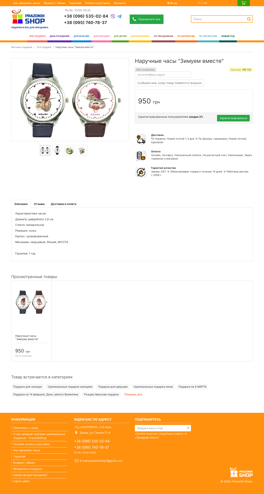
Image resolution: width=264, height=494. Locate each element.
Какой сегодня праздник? (30, 475)
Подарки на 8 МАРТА (192, 386)
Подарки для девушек (113, 386)
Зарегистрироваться (233, 118)
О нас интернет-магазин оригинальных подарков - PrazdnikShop (39, 435)
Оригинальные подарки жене (153, 386)
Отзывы (39, 204)
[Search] (249, 19)
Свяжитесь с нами (25, 427)
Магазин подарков (21, 47)
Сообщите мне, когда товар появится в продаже (169, 82)
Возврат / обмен (54, 3)
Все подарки (44, 47)
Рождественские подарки (101, 394)
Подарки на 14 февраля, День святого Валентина (45, 394)
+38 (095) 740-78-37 (85, 22)
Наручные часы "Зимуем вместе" (27, 337)
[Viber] (113, 17)
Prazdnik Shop (242, 481)
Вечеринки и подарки (27, 468)
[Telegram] (119, 17)
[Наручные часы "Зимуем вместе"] (45, 150)
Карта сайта (21, 481)
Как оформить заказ (26, 3)
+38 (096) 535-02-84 (86, 16)
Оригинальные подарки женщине (70, 386)
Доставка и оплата (63, 204)
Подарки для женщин (27, 386)
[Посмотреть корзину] (244, 3)
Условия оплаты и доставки (31, 444)
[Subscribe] (188, 428)
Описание (21, 204)
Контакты (120, 3)
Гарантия (75, 3)
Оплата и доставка (97, 3)
